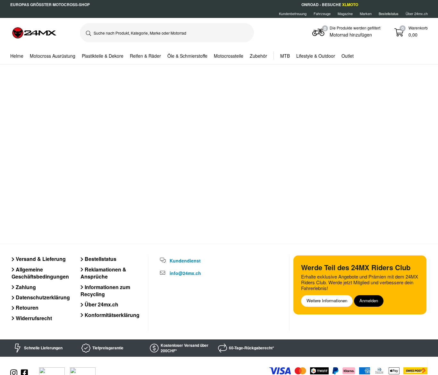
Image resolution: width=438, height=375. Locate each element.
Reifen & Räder (145, 56)
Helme (16, 56)
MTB (285, 56)
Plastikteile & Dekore (102, 56)
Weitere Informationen (327, 300)
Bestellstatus (99, 258)
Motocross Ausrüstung (52, 56)
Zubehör (258, 56)
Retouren (26, 307)
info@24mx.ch (185, 273)
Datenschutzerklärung (42, 297)
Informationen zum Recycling (105, 290)
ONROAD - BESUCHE (329, 4)
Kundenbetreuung (293, 13)
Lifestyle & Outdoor (315, 56)
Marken (366, 13)
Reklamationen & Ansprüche (103, 273)
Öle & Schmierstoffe (187, 56)
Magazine (345, 13)
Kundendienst (185, 260)
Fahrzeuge (322, 13)
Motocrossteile (228, 56)
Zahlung (25, 287)
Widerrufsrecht (33, 318)
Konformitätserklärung (111, 315)
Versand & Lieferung (40, 258)
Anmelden (368, 300)
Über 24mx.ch (417, 13)
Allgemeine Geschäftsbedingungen (40, 273)
